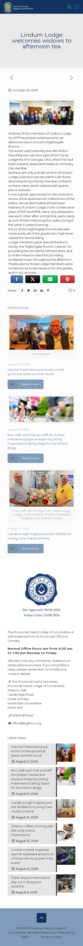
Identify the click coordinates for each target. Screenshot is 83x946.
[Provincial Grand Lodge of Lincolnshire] (18, 7)
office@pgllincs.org (26, 723)
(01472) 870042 (22, 715)
